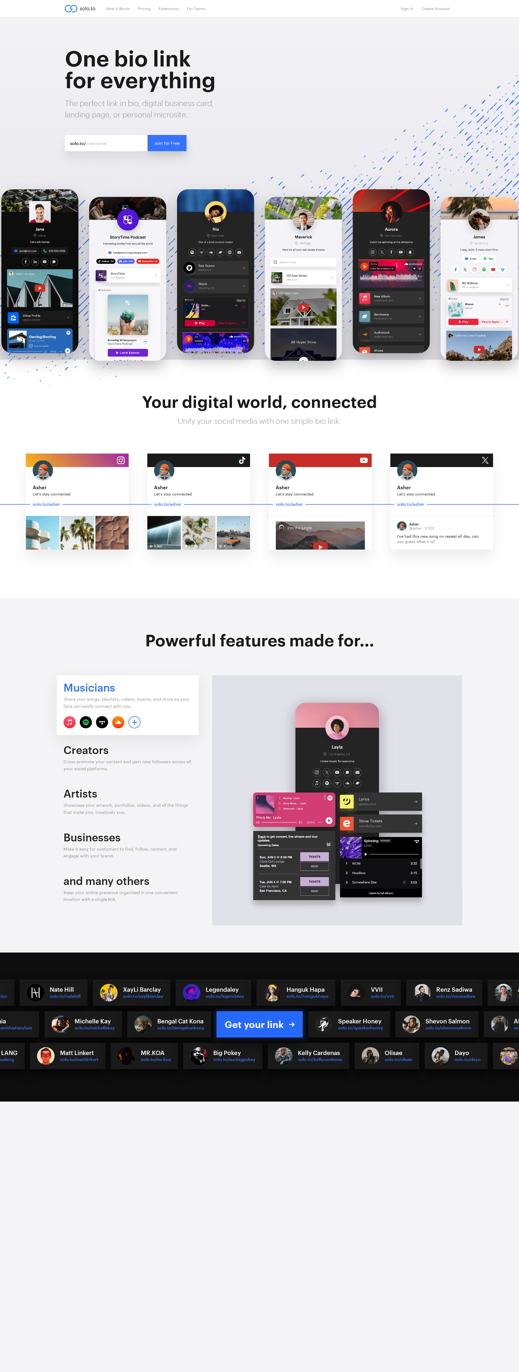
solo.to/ (78, 143)
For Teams (196, 8)
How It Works (118, 8)
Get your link (254, 1024)
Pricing (144, 8)
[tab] (128, 705)
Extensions (169, 8)
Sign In (407, 8)
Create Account (436, 8)
